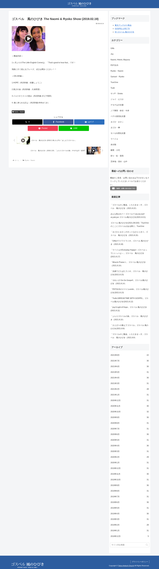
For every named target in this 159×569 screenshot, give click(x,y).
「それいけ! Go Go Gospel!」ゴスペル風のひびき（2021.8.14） (129, 282)
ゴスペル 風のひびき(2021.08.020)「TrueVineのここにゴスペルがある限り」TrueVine (130, 224)
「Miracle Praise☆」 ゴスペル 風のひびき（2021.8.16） (128, 264)
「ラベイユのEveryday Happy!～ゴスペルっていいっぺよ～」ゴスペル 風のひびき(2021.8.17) (129, 253)
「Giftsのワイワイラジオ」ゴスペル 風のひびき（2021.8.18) (129, 242)
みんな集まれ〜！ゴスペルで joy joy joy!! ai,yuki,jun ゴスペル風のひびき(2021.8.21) (128, 215)
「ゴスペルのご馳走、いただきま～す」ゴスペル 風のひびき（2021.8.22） (129, 206)
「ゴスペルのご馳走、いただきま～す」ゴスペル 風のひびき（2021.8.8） (129, 336)
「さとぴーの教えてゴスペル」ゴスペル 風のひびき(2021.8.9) (129, 327)
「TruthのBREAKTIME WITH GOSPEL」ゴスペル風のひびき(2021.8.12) (129, 300)
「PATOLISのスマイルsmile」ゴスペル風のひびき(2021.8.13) (130, 291)
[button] (147, 544)
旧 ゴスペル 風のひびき (124, 32)
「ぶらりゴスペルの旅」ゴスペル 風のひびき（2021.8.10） (129, 318)
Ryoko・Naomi (19, 112)
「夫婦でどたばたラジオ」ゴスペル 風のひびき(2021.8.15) (129, 273)
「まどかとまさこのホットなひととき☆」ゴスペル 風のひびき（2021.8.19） (129, 233)
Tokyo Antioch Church (126, 566)
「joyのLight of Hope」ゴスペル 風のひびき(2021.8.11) (129, 309)
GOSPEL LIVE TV (122, 29)
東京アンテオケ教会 (123, 25)
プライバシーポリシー (140, 562)
